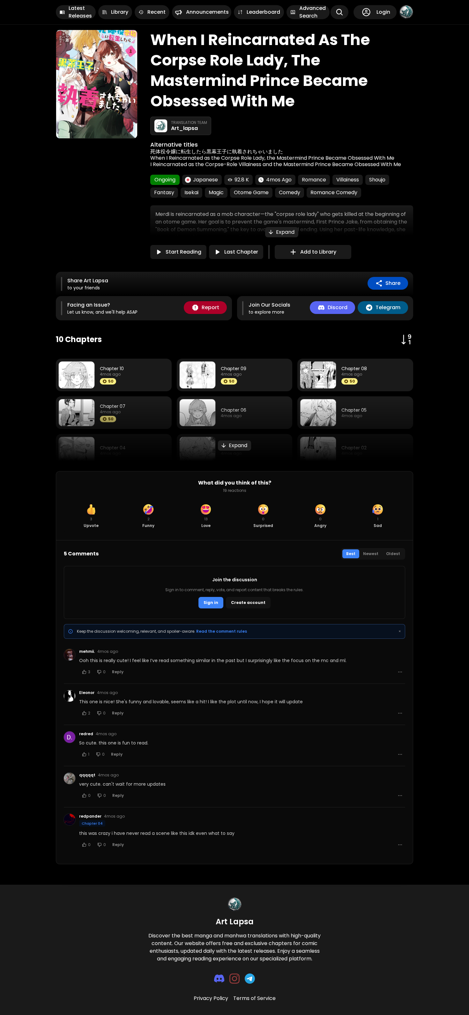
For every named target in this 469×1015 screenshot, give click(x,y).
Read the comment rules (221, 631)
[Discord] (219, 978)
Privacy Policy (211, 998)
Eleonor (86, 692)
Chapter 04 (92, 823)
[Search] (339, 12)
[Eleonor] (69, 696)
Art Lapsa (235, 922)
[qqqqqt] (69, 778)
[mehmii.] (69, 654)
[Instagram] (234, 978)
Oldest (393, 553)
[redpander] (69, 819)
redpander (90, 816)
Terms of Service (254, 998)
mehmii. (87, 651)
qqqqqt (87, 775)
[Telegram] (250, 978)
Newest (370, 553)
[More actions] (400, 672)
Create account (248, 602)
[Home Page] (234, 904)
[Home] (406, 12)
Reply (117, 672)
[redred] (69, 737)
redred (86, 733)
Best (350, 553)
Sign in (211, 602)
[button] (281, 232)
